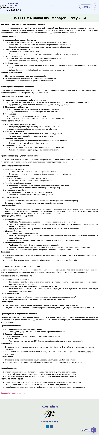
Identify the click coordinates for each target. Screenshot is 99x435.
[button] (52, 6)
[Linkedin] (47, 426)
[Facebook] (51, 426)
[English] (95, 9)
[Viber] (93, 430)
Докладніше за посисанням (13, 393)
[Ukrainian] (95, 5)
